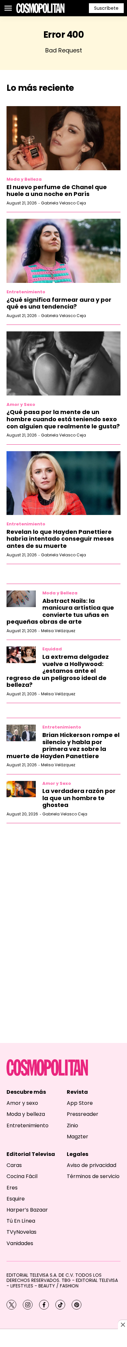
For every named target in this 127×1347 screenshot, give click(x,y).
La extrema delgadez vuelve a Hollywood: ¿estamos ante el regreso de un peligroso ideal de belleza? (58, 671)
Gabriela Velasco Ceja (63, 203)
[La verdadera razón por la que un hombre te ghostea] (21, 789)
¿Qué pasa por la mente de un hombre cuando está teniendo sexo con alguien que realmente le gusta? (63, 419)
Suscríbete (106, 8)
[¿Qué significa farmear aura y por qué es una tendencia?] (63, 251)
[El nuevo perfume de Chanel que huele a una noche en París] (63, 138)
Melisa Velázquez (58, 630)
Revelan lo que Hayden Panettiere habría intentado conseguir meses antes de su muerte (60, 539)
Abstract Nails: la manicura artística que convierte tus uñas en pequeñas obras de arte (60, 611)
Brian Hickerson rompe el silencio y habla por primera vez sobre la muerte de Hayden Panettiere (63, 745)
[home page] (40, 8)
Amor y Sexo (21, 404)
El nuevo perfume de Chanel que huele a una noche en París (57, 190)
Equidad (52, 649)
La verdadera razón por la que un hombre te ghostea (79, 798)
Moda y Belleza (24, 179)
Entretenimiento (26, 292)
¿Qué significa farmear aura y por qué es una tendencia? (59, 303)
